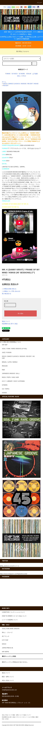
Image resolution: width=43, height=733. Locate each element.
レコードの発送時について (10, 619)
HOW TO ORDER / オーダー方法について (14, 616)
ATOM (6, 719)
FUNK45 (7, 73)
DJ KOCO (15, 73)
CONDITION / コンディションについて (13, 612)
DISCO (4, 644)
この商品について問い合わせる (11, 291)
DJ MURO (22, 73)
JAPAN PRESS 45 (7, 648)
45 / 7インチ (5, 636)
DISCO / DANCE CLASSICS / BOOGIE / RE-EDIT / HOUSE (20, 83)
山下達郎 (35, 73)
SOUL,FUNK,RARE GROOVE (11, 628)
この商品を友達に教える (9, 289)
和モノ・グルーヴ (7, 632)
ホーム (4, 82)
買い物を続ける (6, 293)
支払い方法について (7, 715)
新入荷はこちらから (22, 51)
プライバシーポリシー (21, 717)
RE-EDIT (5, 85)
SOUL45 (28, 73)
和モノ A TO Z (21, 76)
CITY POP (5, 640)
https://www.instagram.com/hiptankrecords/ (13, 574)
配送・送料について (18, 715)
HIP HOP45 (5, 651)
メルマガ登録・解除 (33, 717)
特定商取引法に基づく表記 (10, 323)
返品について (6, 321)
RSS (3, 719)
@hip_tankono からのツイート (9, 566)
